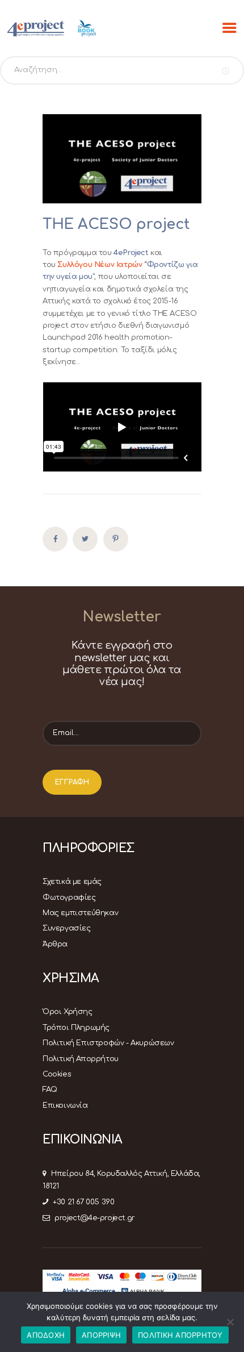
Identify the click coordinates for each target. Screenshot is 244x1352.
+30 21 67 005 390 (83, 1202)
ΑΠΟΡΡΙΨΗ (101, 1335)
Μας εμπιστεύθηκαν (80, 913)
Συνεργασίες (67, 928)
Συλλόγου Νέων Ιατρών (99, 265)
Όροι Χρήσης (67, 1012)
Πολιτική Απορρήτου (81, 1059)
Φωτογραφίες (69, 898)
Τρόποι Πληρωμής (76, 1028)
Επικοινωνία (65, 1105)
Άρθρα (55, 944)
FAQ (50, 1090)
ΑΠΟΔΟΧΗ (46, 1335)
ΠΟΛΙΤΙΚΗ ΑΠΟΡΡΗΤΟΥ (180, 1335)
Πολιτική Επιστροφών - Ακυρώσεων (108, 1043)
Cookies (57, 1074)
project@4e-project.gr (94, 1218)
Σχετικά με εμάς (72, 882)
